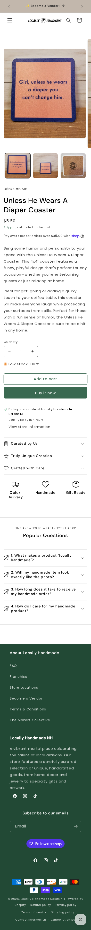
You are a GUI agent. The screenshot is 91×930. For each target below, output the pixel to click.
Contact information (30, 920)
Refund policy (40, 905)
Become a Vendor (26, 698)
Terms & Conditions (28, 709)
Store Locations (24, 687)
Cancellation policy (65, 920)
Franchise (18, 676)
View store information (29, 426)
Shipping (10, 227)
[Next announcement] (82, 6)
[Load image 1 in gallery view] (17, 165)
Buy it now (45, 392)
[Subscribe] (75, 826)
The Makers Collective (30, 720)
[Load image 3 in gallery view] (73, 165)
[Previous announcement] (9, 6)
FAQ (13, 665)
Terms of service (34, 912)
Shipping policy (62, 912)
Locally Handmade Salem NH (43, 899)
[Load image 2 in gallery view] (45, 165)
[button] (9, 20)
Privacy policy (66, 905)
